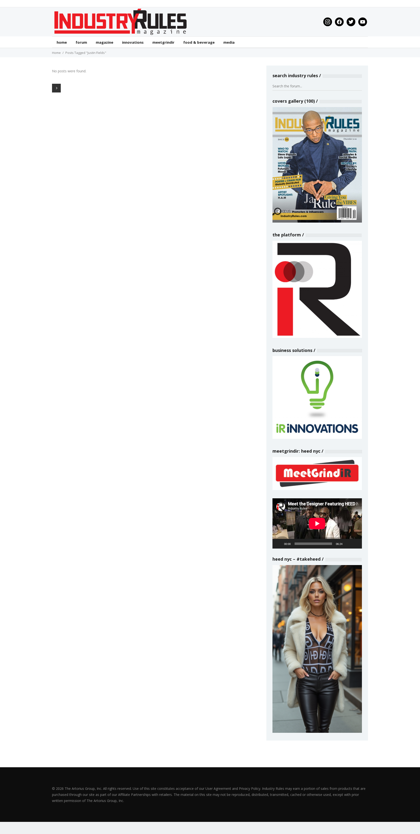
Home (56, 52)
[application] (317, 523)
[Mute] (347, 543)
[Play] (278, 543)
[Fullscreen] (355, 543)
